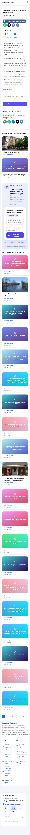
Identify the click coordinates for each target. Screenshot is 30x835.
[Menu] (27, 2)
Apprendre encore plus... (12, 804)
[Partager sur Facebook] (13, 122)
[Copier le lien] (17, 25)
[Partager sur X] (9, 25)
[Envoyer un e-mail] (13, 25)
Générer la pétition (16, 235)
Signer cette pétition (15, 104)
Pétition (9, 30)
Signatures (11, 34)
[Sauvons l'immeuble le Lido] (15, 146)
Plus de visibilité (11, 37)
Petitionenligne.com (8, 2)
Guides (4, 741)
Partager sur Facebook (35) (16, 21)
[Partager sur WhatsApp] (5, 25)
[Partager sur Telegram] (21, 122)
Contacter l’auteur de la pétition (14, 96)
